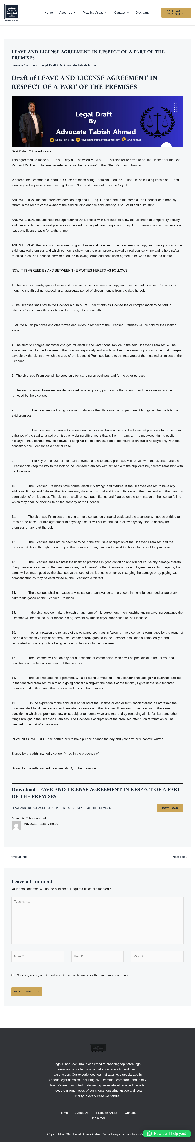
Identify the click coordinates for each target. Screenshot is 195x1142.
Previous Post (16, 857)
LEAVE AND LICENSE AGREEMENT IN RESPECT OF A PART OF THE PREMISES (61, 808)
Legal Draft (48, 65)
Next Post (182, 857)
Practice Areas (93, 12)
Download (170, 808)
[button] (167, 1133)
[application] (74, 12)
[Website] (157, 957)
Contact (119, 12)
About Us (65, 12)
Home (48, 12)
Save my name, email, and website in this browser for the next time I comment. (73, 975)
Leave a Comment (25, 65)
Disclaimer (143, 12)
